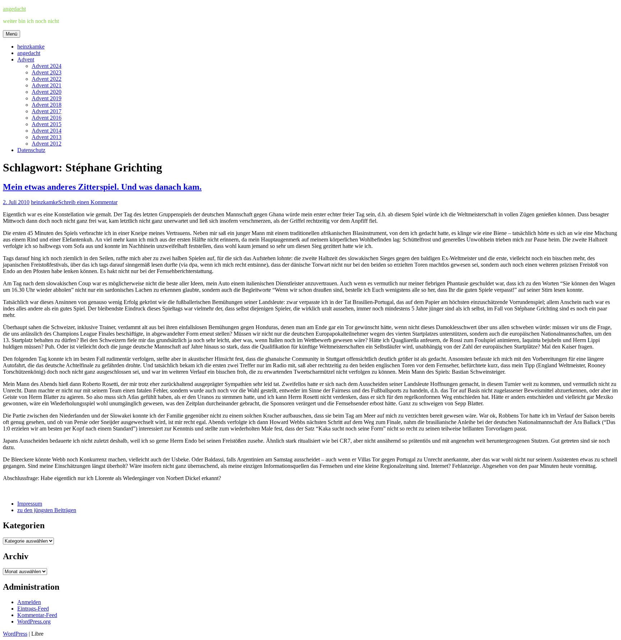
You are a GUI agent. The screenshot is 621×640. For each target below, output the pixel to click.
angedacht (14, 9)
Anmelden (29, 602)
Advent (25, 59)
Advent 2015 (46, 124)
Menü (11, 34)
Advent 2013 (46, 137)
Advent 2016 (46, 118)
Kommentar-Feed (37, 615)
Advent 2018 (46, 105)
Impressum (29, 504)
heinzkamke (31, 46)
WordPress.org (34, 621)
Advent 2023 (46, 72)
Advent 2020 (46, 92)
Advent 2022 (46, 79)
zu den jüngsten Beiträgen (46, 510)
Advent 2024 (46, 66)
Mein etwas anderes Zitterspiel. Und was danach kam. (102, 187)
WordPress (15, 634)
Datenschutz (31, 150)
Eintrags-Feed (33, 609)
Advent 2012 (46, 144)
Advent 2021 (46, 85)
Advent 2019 (46, 98)
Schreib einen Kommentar (88, 202)
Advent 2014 (46, 131)
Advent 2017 (46, 111)
